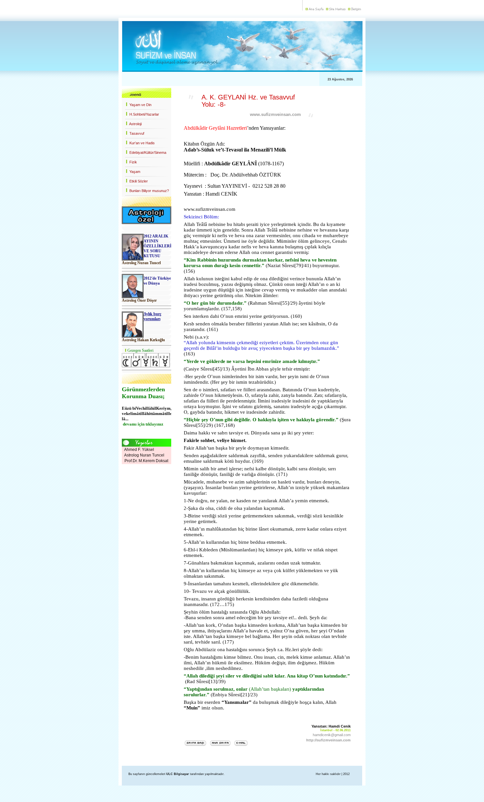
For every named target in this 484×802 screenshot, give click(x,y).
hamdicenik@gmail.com (332, 735)
